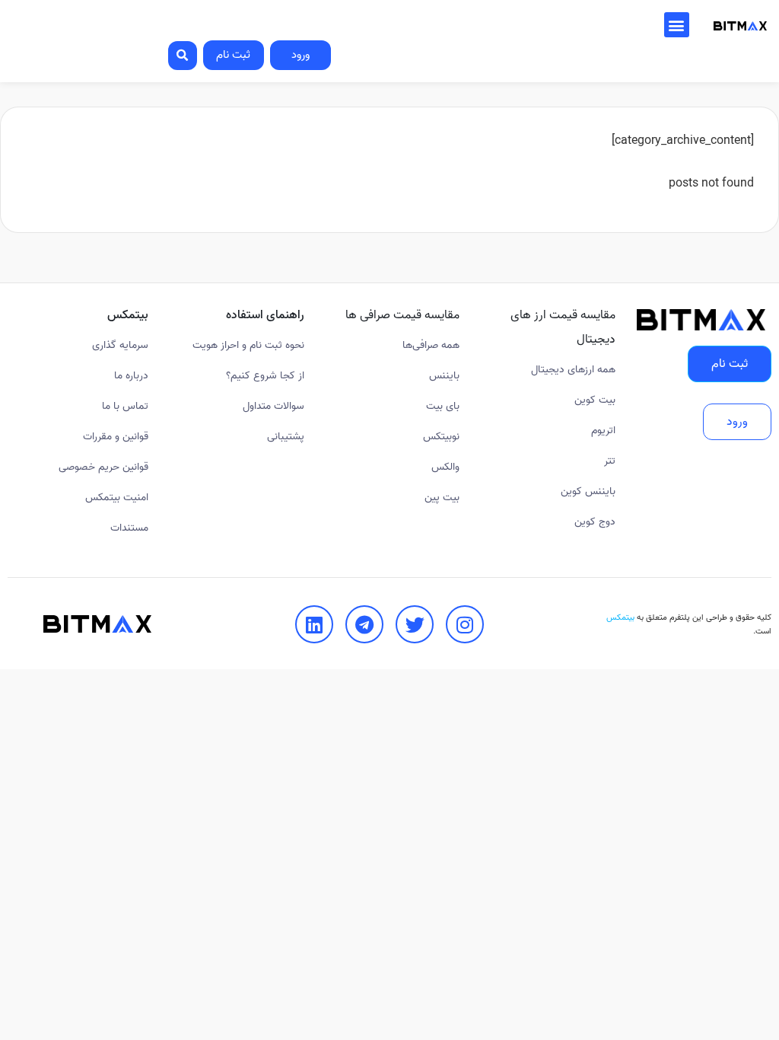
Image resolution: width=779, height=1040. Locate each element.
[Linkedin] (314, 624)
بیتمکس (620, 617)
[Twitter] (415, 624)
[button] (676, 24)
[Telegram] (364, 624)
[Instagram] (465, 624)
